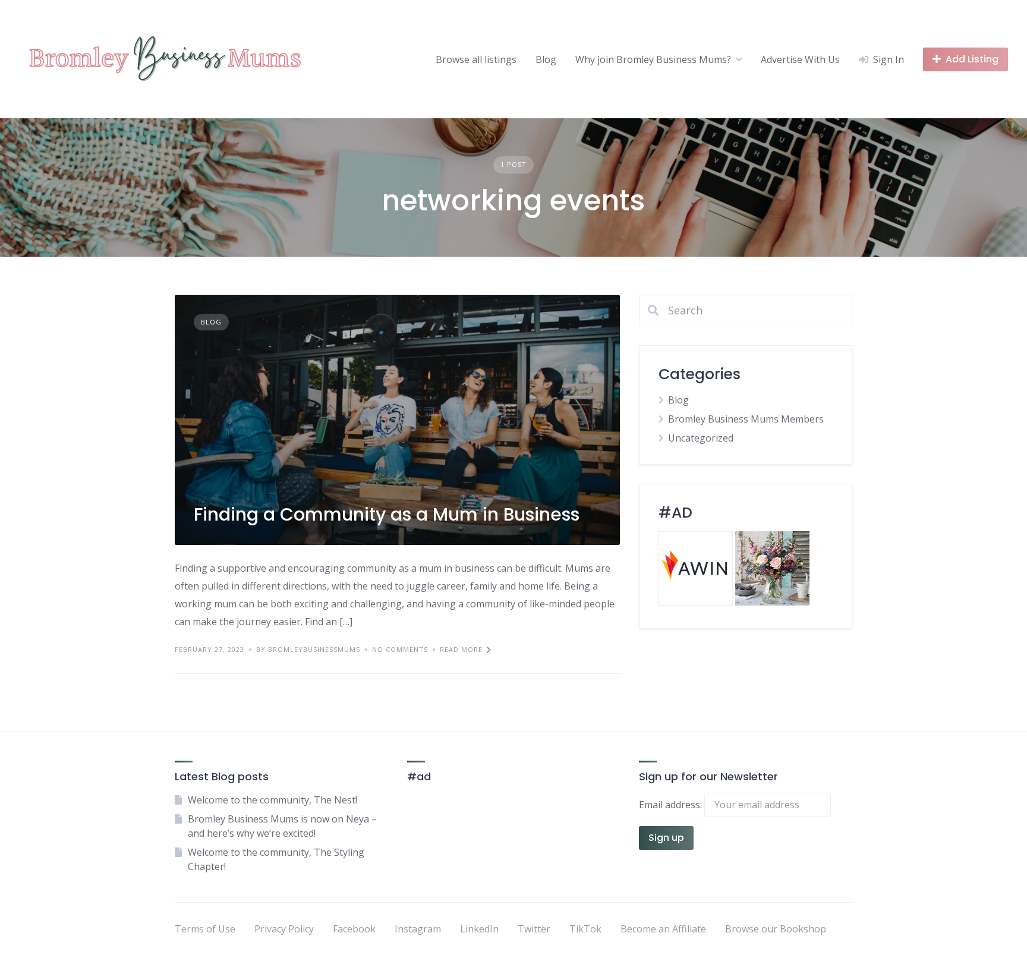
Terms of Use (205, 928)
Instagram (418, 928)
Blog (545, 59)
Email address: (671, 804)
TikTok (585, 928)
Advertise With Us (800, 59)
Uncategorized (700, 438)
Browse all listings (476, 59)
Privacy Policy (284, 928)
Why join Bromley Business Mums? (653, 59)
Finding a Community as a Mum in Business (386, 514)
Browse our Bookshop (775, 928)
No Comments (400, 649)
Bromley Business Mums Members (746, 419)
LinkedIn (479, 928)
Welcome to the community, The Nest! (272, 799)
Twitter (534, 928)
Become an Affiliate (663, 928)
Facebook (354, 928)
